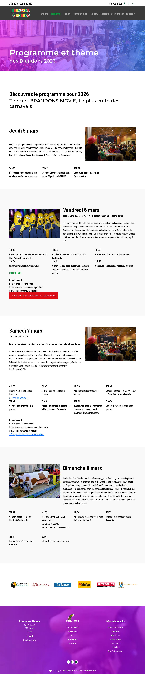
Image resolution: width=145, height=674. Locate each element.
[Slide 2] (114, 157)
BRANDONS (55, 14)
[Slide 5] (43, 495)
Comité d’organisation (115, 651)
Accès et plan (72, 639)
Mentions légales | (73, 670)
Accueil (44, 14)
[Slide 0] (106, 157)
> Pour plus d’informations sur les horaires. (34, 295)
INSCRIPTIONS (80, 14)
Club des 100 (117, 14)
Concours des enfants (115, 627)
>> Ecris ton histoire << (18, 397)
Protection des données (88, 670)
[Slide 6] (47, 495)
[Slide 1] (110, 157)
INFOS (67, 14)
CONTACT (130, 14)
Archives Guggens (116, 639)
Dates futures (115, 643)
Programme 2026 (72, 627)
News (72, 635)
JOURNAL (95, 14)
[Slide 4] (39, 495)
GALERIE (105, 14)
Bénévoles (115, 631)
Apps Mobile (72, 643)
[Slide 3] (35, 495)
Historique (115, 647)
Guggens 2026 (72, 631)
